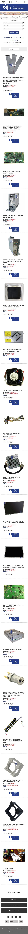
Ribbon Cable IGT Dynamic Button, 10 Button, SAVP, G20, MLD (13, 741)
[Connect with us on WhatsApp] (16, 917)
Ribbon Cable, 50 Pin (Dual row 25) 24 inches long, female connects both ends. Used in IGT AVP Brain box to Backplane (13, 80)
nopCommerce (16, 931)
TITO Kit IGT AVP (8, 868)
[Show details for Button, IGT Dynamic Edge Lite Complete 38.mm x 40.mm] (14, 292)
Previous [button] (3, 15)
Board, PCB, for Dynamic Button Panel (11, 172)
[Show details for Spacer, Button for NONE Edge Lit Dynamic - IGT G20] (14, 811)
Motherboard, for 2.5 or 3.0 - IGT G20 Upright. (13, 606)
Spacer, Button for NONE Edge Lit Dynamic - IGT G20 (13, 825)
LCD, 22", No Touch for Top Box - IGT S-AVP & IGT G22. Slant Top (13, 522)
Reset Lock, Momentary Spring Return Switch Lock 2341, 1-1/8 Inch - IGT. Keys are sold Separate (13, 694)
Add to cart (15, 95)
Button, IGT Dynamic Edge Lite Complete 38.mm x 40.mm (13, 306)
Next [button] (25, 15)
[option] (14, 13)
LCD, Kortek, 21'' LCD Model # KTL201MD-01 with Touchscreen (13, 566)
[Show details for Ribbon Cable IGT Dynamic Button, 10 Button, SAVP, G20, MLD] (14, 725)
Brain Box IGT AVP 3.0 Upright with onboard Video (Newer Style (13, 261)
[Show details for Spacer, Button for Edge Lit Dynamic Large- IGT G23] (14, 767)
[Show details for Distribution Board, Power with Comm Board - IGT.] (14, 336)
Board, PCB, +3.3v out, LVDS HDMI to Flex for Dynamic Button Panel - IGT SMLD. (12, 127)
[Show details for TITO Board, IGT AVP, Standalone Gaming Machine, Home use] (14, 855)
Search (12, 32)
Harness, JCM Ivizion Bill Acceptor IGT (11, 434)
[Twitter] (8, 917)
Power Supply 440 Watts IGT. (12, 649)
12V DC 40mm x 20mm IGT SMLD (12, 390)
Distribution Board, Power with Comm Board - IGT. (12, 350)
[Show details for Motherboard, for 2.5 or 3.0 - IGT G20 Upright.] (14, 592)
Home (5, 42)
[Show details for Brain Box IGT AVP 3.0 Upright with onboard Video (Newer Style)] (14, 246)
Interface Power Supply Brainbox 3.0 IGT (11, 478)
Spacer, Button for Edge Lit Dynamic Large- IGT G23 (13, 781)
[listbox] (14, 23)
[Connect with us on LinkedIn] (20, 917)
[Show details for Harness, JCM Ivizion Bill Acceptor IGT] (14, 419)
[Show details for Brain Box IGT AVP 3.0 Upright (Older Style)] (14, 202)
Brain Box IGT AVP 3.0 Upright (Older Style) (13, 216)
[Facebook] (12, 917)
